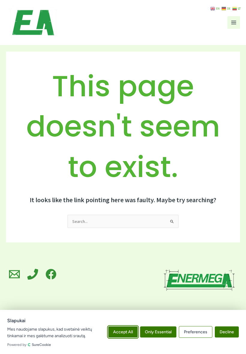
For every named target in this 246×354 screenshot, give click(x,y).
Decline (227, 331)
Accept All (123, 331)
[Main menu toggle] (233, 22)
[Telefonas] (32, 274)
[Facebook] (51, 274)
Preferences (195, 331)
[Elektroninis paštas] (14, 274)
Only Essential (158, 331)
